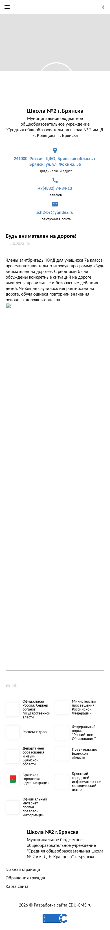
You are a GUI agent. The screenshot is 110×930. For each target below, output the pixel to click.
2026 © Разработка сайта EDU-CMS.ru (55, 905)
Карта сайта (17, 886)
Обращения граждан (26, 878)
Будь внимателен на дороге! (41, 236)
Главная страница (23, 869)
